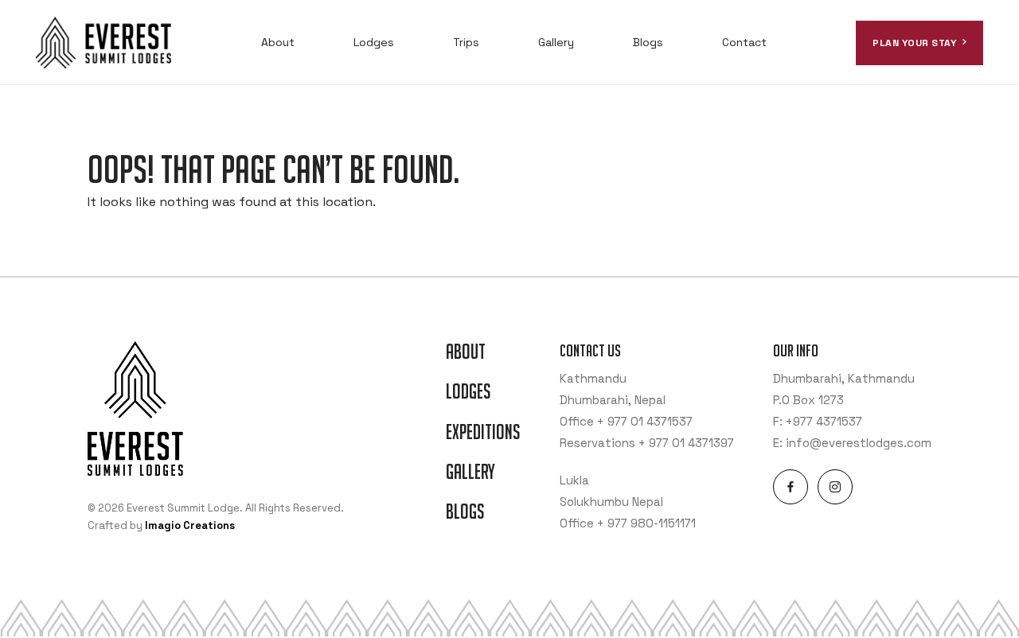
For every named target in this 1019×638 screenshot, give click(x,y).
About (278, 42)
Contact (744, 42)
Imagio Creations (190, 525)
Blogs (648, 42)
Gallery (556, 42)
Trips (466, 42)
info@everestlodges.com (858, 442)
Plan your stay (914, 43)
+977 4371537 (824, 421)
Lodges (373, 42)
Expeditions (483, 432)
